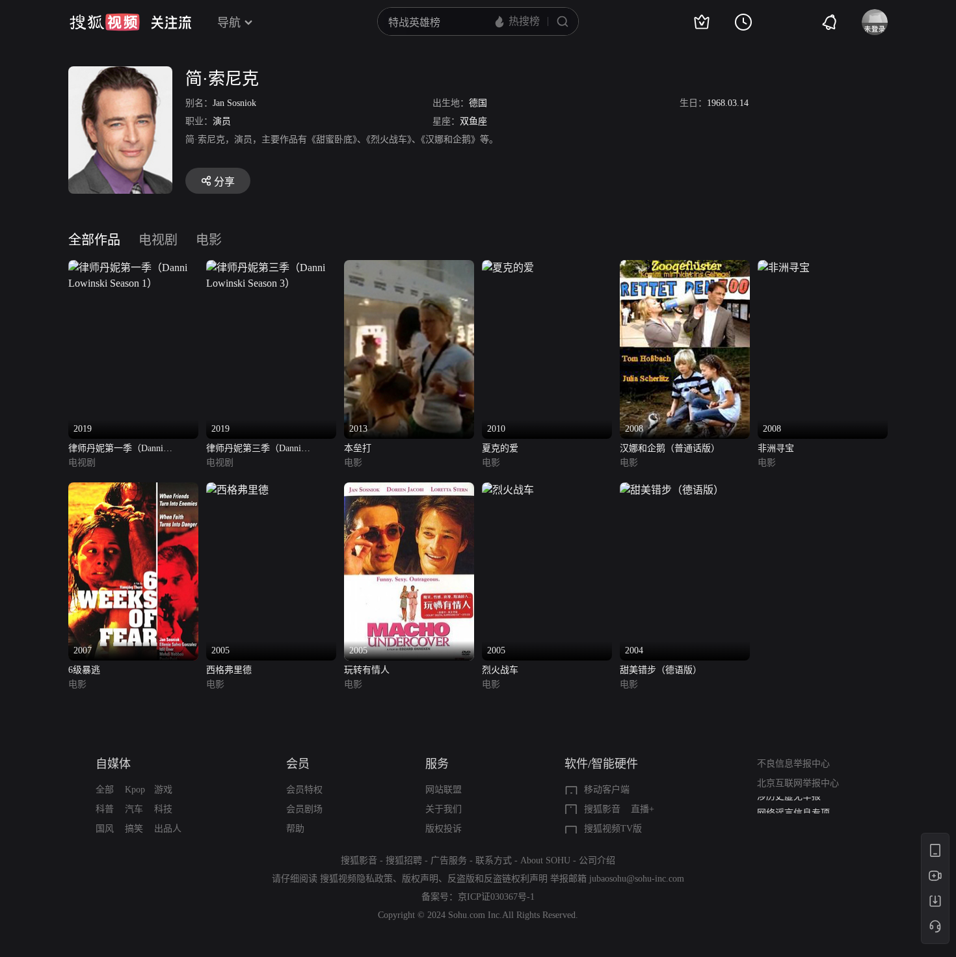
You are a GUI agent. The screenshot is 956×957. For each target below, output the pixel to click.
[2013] (409, 267)
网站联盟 (443, 789)
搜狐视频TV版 (613, 828)
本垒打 (357, 448)
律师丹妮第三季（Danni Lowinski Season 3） (253, 449)
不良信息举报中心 (793, 763)
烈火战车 (500, 670)
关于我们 (443, 809)
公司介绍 (597, 860)
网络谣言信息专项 (793, 806)
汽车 (134, 809)
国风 (105, 828)
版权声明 (420, 879)
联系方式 (493, 860)
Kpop (135, 789)
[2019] (133, 267)
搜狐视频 (104, 22)
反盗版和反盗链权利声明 (497, 879)
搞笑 (134, 828)
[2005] (237, 489)
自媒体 (113, 763)
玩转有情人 (367, 670)
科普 (105, 809)
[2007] (133, 489)
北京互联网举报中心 (798, 783)
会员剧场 (304, 809)
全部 (105, 789)
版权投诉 (443, 828)
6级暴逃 (84, 670)
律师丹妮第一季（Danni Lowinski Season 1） (115, 449)
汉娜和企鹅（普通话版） (670, 448)
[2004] (672, 489)
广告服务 (449, 860)
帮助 (295, 828)
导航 (229, 23)
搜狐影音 (602, 809)
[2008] (685, 267)
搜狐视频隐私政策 (356, 879)
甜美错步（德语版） (661, 670)
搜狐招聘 (404, 860)
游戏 (163, 789)
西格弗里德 (229, 670)
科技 (163, 809)
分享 (224, 181)
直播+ (642, 809)
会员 (298, 763)
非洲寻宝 (776, 448)
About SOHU (545, 860)
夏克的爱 (500, 448)
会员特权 (304, 789)
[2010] (508, 267)
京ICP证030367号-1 (496, 897)
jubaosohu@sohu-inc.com (636, 879)
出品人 (167, 828)
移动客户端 (607, 789)
